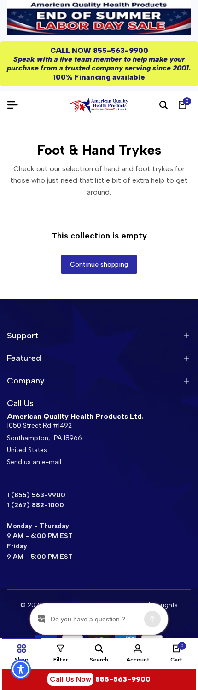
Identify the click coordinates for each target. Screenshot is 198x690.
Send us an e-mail (34, 462)
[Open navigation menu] (16, 105)
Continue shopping (99, 264)
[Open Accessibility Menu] (21, 669)
